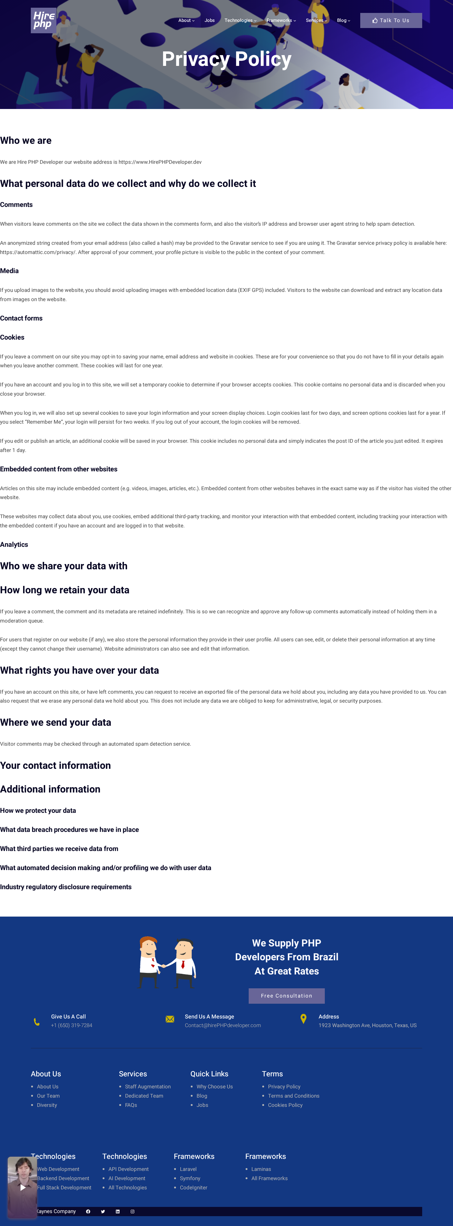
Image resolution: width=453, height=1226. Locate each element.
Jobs (202, 1105)
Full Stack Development (64, 1188)
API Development (128, 1169)
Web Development (58, 1169)
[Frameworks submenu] (294, 20)
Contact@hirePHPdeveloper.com (223, 1025)
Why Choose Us (215, 1087)
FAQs (131, 1105)
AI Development (126, 1178)
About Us (48, 1087)
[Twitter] (102, 1211)
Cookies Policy (285, 1105)
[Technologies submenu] (255, 20)
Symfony (190, 1178)
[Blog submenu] (349, 20)
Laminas (261, 1169)
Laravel (188, 1169)
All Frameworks (269, 1178)
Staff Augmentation (148, 1087)
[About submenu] (193, 20)
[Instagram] (132, 1211)
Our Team (48, 1096)
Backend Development (63, 1178)
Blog (202, 1096)
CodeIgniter (193, 1188)
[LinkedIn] (117, 1211)
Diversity (47, 1105)
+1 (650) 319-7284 (71, 1025)
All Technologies (127, 1188)
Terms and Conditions (294, 1096)
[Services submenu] (325, 20)
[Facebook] (88, 1211)
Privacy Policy (284, 1087)
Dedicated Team (144, 1096)
